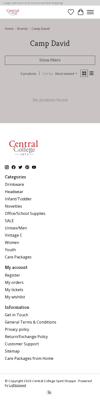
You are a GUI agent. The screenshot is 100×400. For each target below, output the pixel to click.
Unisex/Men (16, 228)
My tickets (14, 289)
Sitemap (12, 351)
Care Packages (18, 257)
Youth (10, 249)
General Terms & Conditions (30, 322)
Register (12, 275)
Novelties (13, 206)
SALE (9, 220)
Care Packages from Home (29, 358)
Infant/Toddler (18, 199)
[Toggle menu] (90, 12)
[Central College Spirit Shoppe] (13, 12)
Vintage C (13, 235)
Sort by (47, 73)
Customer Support (22, 344)
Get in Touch (16, 314)
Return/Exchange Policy (26, 336)
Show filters (50, 60)
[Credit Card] (49, 392)
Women (12, 242)
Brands (22, 28)
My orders (14, 282)
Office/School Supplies (25, 213)
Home (9, 28)
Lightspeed (17, 385)
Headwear (14, 191)
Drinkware (14, 184)
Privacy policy (17, 329)
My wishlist (15, 297)
